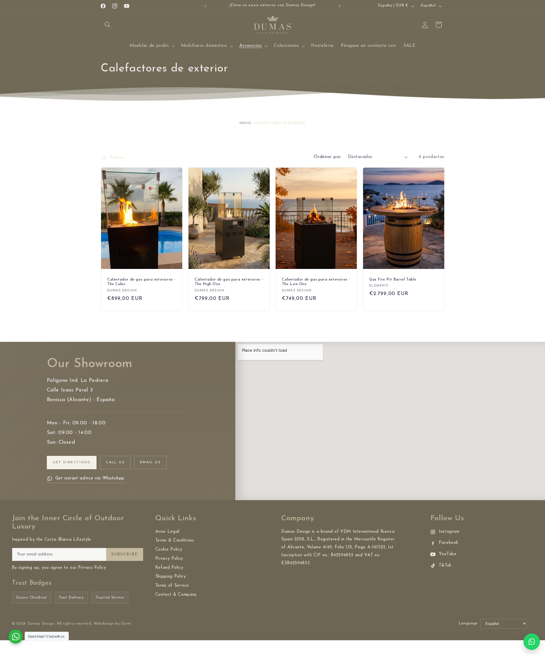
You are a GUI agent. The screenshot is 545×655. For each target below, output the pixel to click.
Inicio (245, 123)
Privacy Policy (169, 559)
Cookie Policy (168, 549)
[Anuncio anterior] (205, 6)
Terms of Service (172, 586)
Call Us (115, 462)
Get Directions (72, 462)
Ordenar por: (328, 157)
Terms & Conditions (174, 540)
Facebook (448, 543)
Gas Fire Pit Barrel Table (392, 279)
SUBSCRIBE (124, 554)
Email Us (150, 462)
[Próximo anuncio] (340, 6)
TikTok (445, 565)
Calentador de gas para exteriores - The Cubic (141, 282)
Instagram (449, 532)
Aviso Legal (167, 532)
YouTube (448, 554)
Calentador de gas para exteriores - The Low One (316, 282)
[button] (107, 24)
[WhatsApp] (531, 641)
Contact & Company (176, 595)
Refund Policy (169, 568)
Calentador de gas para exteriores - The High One (229, 282)
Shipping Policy (170, 576)
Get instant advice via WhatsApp (89, 478)
